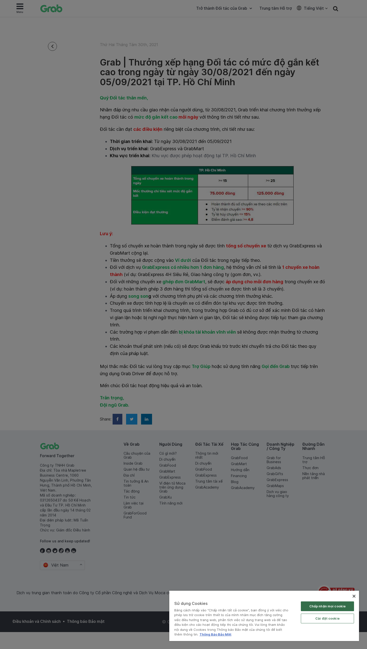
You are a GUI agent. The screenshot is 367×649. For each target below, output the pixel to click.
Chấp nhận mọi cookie (327, 606)
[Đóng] (354, 596)
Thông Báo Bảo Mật (215, 634)
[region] (264, 616)
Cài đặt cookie (327, 618)
